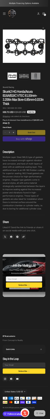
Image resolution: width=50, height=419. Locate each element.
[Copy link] (23, 234)
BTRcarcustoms (14, 408)
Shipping (6, 114)
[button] (4, 13)
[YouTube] (17, 378)
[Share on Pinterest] (17, 234)
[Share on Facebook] (11, 234)
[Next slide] (40, 45)
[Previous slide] (7, 45)
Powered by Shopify (27, 408)
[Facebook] (11, 378)
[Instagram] (5, 378)
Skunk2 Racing (8, 85)
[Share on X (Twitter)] (5, 234)
